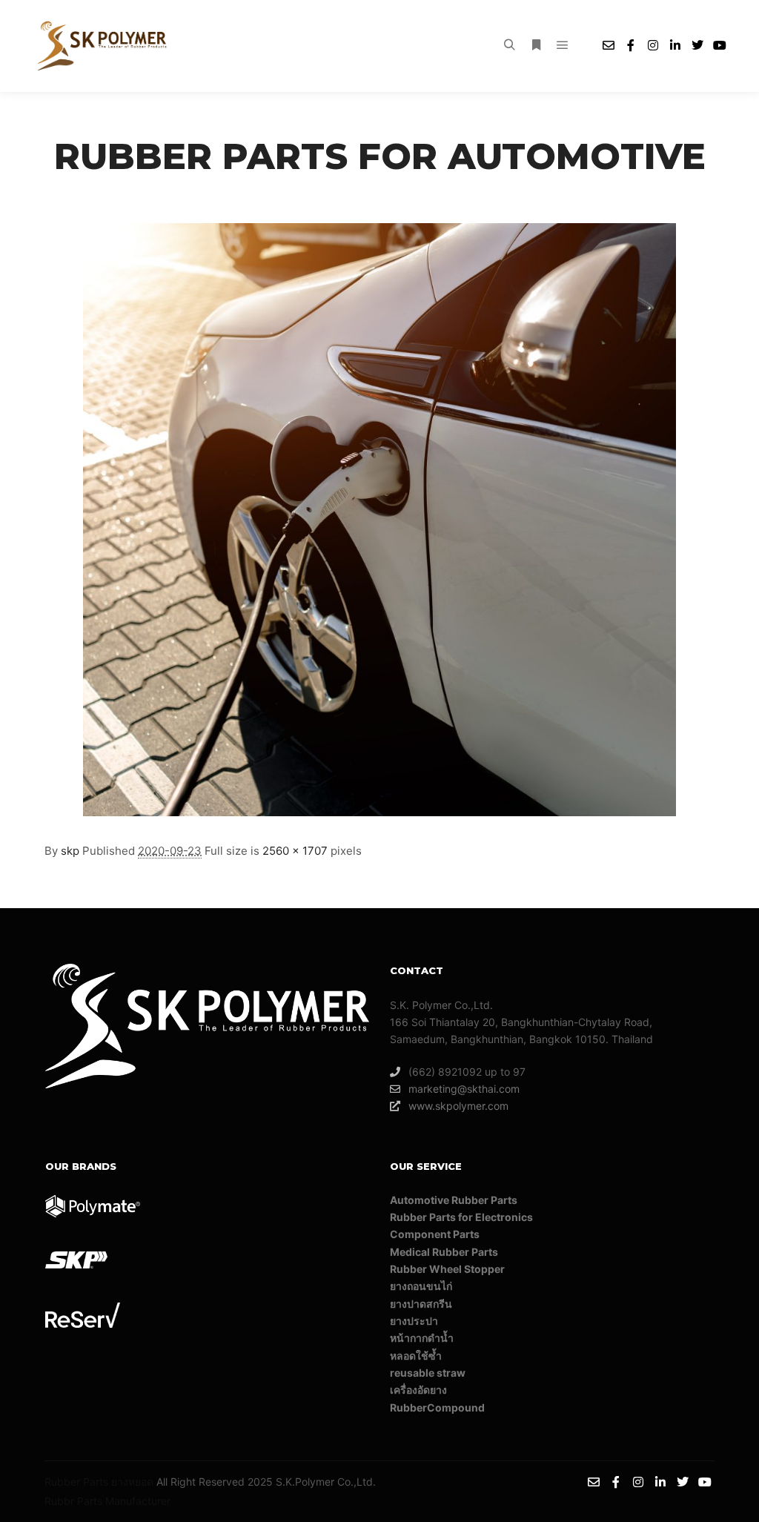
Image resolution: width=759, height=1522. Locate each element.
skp (70, 851)
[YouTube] (719, 45)
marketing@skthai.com (464, 1088)
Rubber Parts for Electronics (461, 1217)
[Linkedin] (675, 45)
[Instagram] (653, 45)
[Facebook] (630, 45)
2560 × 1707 (295, 851)
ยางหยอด (132, 1481)
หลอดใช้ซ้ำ (416, 1355)
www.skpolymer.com (458, 1105)
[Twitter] (697, 45)
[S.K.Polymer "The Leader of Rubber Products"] (104, 45)
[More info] (536, 45)
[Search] (509, 45)
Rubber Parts (76, 1481)
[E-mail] (608, 45)
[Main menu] (562, 45)
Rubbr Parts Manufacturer (107, 1501)
